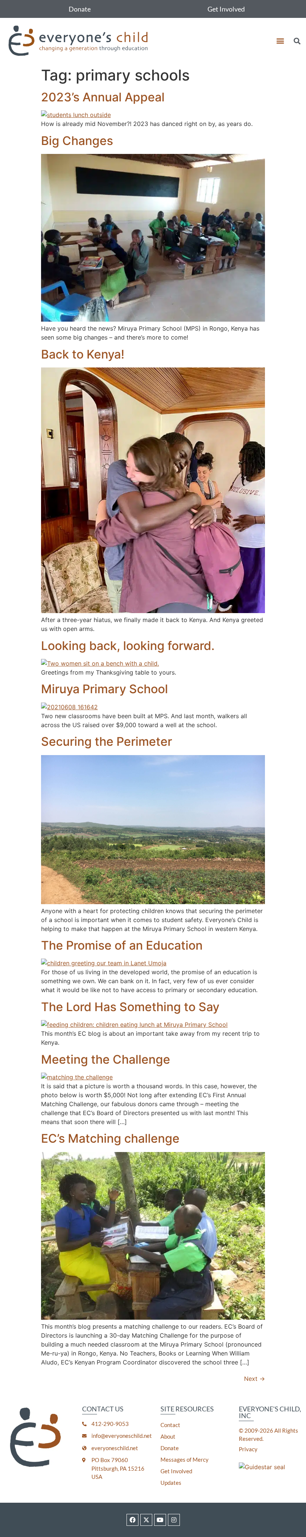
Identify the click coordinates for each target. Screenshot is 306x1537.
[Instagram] (174, 1520)
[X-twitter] (146, 1520)
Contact (170, 1424)
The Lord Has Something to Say (130, 1007)
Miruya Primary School (104, 689)
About (167, 1436)
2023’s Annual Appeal (103, 97)
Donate (80, 9)
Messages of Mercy (184, 1459)
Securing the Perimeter (106, 741)
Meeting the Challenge (105, 1059)
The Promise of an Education (122, 945)
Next (254, 1378)
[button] (280, 40)
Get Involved (226, 9)
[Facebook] (132, 1520)
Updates (170, 1482)
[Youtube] (160, 1520)
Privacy (248, 1449)
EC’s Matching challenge (110, 1138)
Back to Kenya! (82, 354)
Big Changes (77, 140)
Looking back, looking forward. (128, 645)
